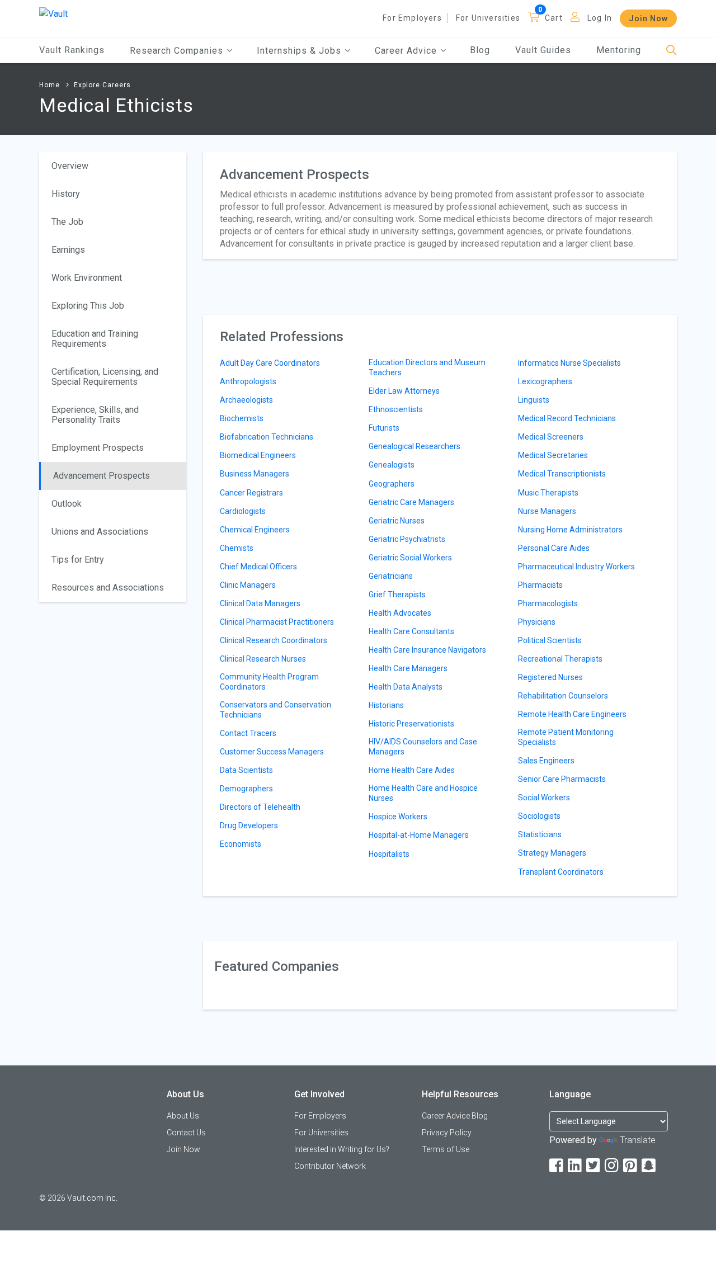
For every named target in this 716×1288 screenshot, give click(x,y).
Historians (386, 705)
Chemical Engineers (255, 529)
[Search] (671, 50)
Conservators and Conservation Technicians (275, 709)
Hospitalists (389, 854)
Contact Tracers (248, 733)
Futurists (384, 427)
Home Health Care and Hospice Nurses (423, 793)
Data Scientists (246, 770)
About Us (183, 1115)
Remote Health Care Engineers (572, 714)
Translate (638, 1140)
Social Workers (544, 797)
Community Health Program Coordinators (269, 681)
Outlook (66, 503)
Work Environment (86, 277)
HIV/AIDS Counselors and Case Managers (423, 746)
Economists (240, 843)
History (65, 193)
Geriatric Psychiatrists (407, 539)
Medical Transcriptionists (562, 473)
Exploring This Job (87, 305)
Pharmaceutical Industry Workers (576, 566)
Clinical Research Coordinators (273, 640)
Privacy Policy (447, 1132)
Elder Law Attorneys (404, 390)
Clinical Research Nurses (263, 658)
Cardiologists (243, 511)
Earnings (68, 249)
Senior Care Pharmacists (562, 779)
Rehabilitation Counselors (563, 695)
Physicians (536, 621)
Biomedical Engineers (258, 455)
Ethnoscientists (396, 409)
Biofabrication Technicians (266, 436)
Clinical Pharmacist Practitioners (277, 621)
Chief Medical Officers (258, 566)
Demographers (246, 788)
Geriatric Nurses (397, 520)
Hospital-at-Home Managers (419, 835)
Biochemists (241, 418)
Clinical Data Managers (260, 603)
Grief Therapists (397, 594)
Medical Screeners (550, 436)
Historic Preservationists (411, 723)
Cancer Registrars (251, 492)
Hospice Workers (398, 816)
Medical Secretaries (553, 455)
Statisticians (540, 834)
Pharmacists (540, 585)
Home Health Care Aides (412, 770)
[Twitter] (594, 1165)
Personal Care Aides (554, 548)
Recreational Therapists (560, 658)
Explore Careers (102, 85)
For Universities (488, 17)
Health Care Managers (408, 668)
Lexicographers (545, 381)
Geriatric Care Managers (411, 502)
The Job (67, 221)
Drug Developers (249, 825)
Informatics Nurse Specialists (569, 362)
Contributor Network (330, 1166)
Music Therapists (548, 492)
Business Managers (254, 473)
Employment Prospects (97, 447)
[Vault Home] (53, 13)
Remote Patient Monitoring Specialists (566, 737)
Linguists (533, 399)
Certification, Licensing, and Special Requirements (104, 376)
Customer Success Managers (272, 751)
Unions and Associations (99, 531)
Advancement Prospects (101, 475)
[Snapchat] (649, 1165)
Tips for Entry (77, 559)
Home (49, 85)
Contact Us (186, 1132)
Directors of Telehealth (260, 807)
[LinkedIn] (575, 1165)
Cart (554, 17)
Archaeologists (246, 399)
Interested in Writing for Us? (341, 1149)
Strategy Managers (552, 852)
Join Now (648, 18)
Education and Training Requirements (94, 338)
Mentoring (618, 50)
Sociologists (539, 816)
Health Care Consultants (411, 631)
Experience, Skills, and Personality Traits (95, 414)
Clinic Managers (248, 585)
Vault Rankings (72, 50)
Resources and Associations (107, 587)
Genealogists (391, 464)
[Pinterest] (631, 1165)
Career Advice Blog (455, 1115)
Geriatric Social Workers (410, 557)
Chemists (236, 548)
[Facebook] (557, 1165)
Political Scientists (550, 640)
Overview (69, 166)
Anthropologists (248, 381)
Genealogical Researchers (414, 446)
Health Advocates (400, 612)
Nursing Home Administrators (570, 529)
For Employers (412, 17)
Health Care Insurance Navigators (427, 649)
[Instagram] (612, 1165)
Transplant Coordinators (561, 871)
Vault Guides (543, 50)
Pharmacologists (548, 603)
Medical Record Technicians (567, 418)
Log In (599, 17)
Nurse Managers (547, 511)
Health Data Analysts (405, 686)
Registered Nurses (550, 677)
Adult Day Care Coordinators (270, 362)
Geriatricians (391, 576)
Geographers (391, 483)
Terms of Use (445, 1149)
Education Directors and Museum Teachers (427, 367)
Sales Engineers (546, 760)
